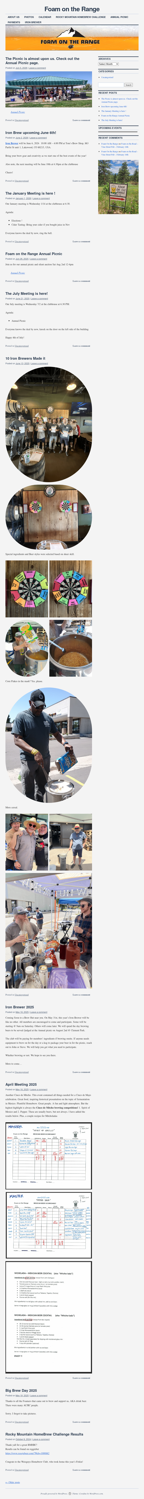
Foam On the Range (109, 143)
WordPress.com (96, 1493)
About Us (13, 17)
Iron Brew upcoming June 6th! (30, 132)
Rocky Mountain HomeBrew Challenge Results (44, 1434)
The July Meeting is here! (26, 293)
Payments (14, 22)
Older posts (12, 1482)
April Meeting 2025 (21, 1084)
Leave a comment (37, 67)
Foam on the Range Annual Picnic (33, 253)
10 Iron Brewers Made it (25, 358)
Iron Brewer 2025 (19, 1006)
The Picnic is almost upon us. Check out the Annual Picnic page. (42, 60)
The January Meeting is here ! (30, 193)
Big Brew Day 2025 (21, 1390)
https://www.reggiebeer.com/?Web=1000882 (27, 1453)
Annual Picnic (119, 17)
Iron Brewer (33, 22)
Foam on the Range (72, 8)
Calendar (45, 17)
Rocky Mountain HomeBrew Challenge (81, 17)
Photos (29, 17)
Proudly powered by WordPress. (54, 1493)
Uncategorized (22, 120)
